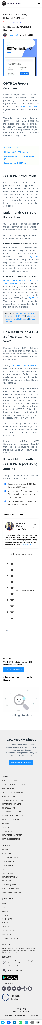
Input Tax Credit (30, 106)
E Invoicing (9, 316)
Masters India (21, 1016)
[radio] (12, 566)
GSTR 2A (33, 298)
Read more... (27, 545)
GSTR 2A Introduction (12, 148)
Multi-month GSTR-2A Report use (16, 152)
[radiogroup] (10, 590)
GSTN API (20, 316)
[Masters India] (11, 3)
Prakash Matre (13, 35)
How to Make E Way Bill (25, 313)
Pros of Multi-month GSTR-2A (15, 163)
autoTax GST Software (24, 365)
